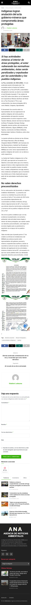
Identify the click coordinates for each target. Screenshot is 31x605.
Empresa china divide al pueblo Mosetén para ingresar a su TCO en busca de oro (19, 513)
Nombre (4, 424)
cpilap (19, 340)
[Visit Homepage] (15, 2)
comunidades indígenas (9, 340)
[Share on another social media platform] (26, 50)
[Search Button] (29, 2)
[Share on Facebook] (4, 50)
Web (2, 440)
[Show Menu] (2, 2)
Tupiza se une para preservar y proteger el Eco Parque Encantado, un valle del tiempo (19, 504)
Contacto (11, 597)
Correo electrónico (7, 432)
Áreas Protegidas (21, 337)
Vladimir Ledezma (12, 28)
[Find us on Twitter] (7, 554)
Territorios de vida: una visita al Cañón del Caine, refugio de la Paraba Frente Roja (18, 573)
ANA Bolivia (8, 601)
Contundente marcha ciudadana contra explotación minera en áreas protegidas (19, 494)
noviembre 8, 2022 (7, 30)
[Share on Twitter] (12, 50)
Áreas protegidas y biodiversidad (13, 8)
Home (2, 8)
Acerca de (3, 597)
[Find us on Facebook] (3, 554)
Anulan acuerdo (9, 337)
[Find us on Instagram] (11, 554)
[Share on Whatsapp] (19, 50)
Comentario (5, 402)
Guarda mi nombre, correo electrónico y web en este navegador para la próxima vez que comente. (16, 449)
